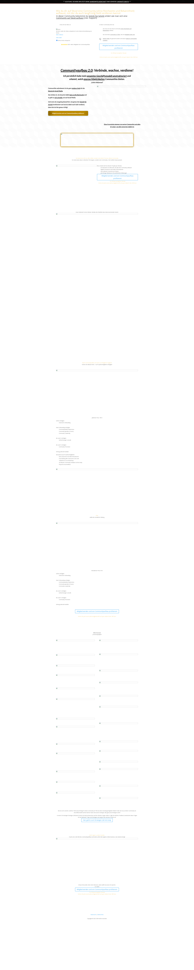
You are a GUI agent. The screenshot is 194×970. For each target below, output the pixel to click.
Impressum (93, 914)
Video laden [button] (59, 37)
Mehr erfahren (59, 34)
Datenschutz (100, 914)
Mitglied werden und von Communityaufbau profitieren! (119, 46)
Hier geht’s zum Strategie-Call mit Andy (97, 820)
